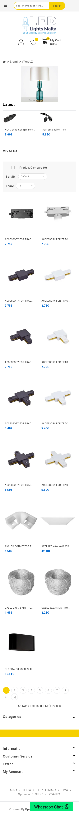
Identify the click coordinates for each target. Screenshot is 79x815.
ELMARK (50, 790)
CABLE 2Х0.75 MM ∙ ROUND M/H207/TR (27, 608)
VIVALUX (27, 61)
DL (38, 790)
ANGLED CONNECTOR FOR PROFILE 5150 (28, 546)
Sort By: (11, 176)
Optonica (24, 794)
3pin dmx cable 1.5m (54, 129)
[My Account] (21, 42)
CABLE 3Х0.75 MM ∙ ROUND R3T (59, 608)
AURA (13, 790)
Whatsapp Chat (48, 807)
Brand (14, 61)
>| (15, 697)
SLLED (39, 794)
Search (57, 5)
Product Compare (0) (33, 167)
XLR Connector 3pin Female (21, 129)
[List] (13, 166)
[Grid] (8, 166)
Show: (10, 185)
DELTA (27, 790)
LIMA (65, 790)
